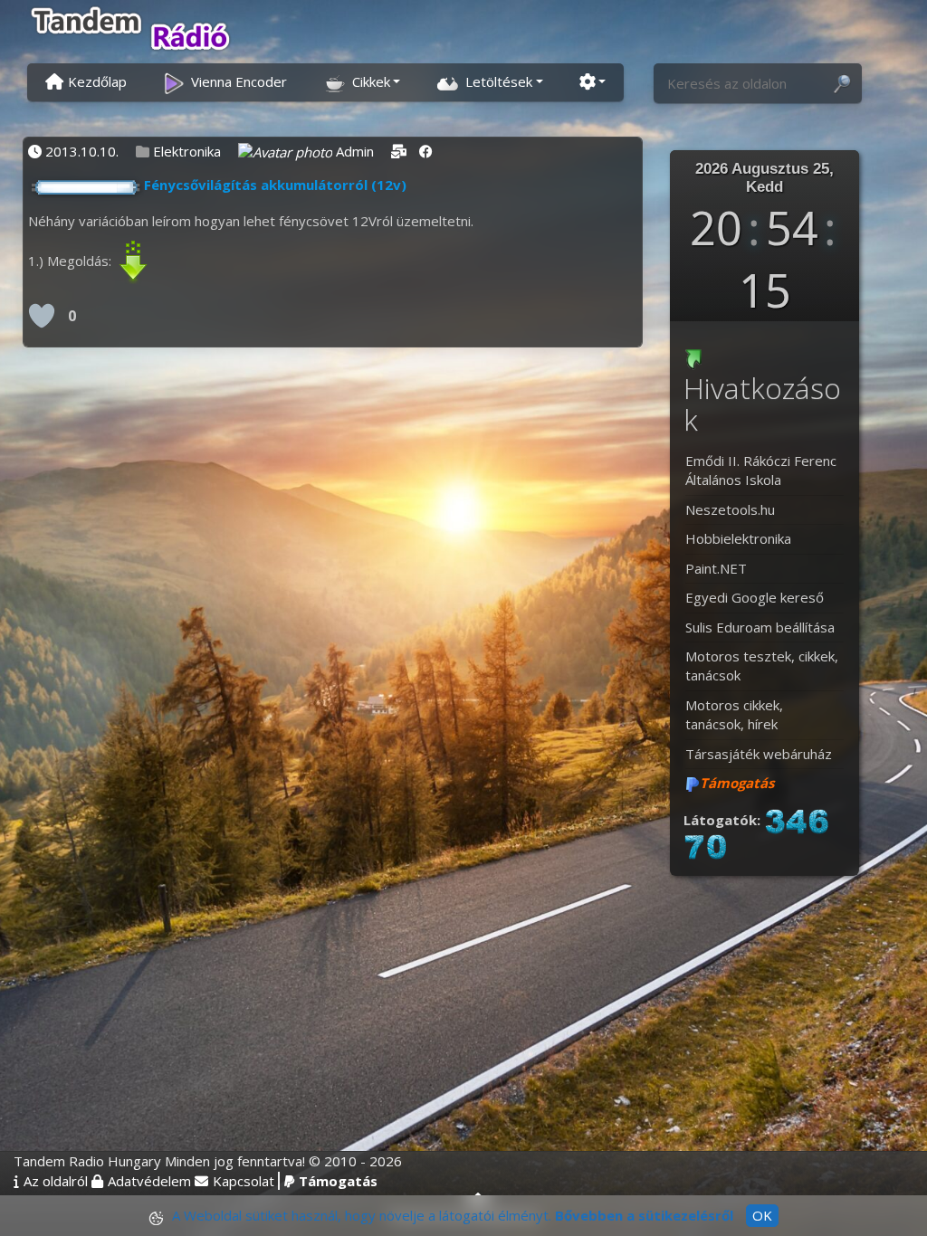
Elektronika (187, 151)
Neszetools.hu (730, 509)
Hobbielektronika (738, 538)
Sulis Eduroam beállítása (760, 627)
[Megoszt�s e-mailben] (398, 151)
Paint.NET (716, 568)
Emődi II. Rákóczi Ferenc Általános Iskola (760, 470)
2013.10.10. (81, 151)
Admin (354, 151)
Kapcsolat (243, 1181)
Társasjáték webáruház (758, 754)
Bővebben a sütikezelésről (644, 1215)
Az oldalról (56, 1181)
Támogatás (338, 1181)
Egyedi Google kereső (754, 597)
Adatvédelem (149, 1181)
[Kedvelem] (41, 315)
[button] (362, 80)
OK (762, 1215)
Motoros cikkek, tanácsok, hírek (734, 714)
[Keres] (842, 84)
